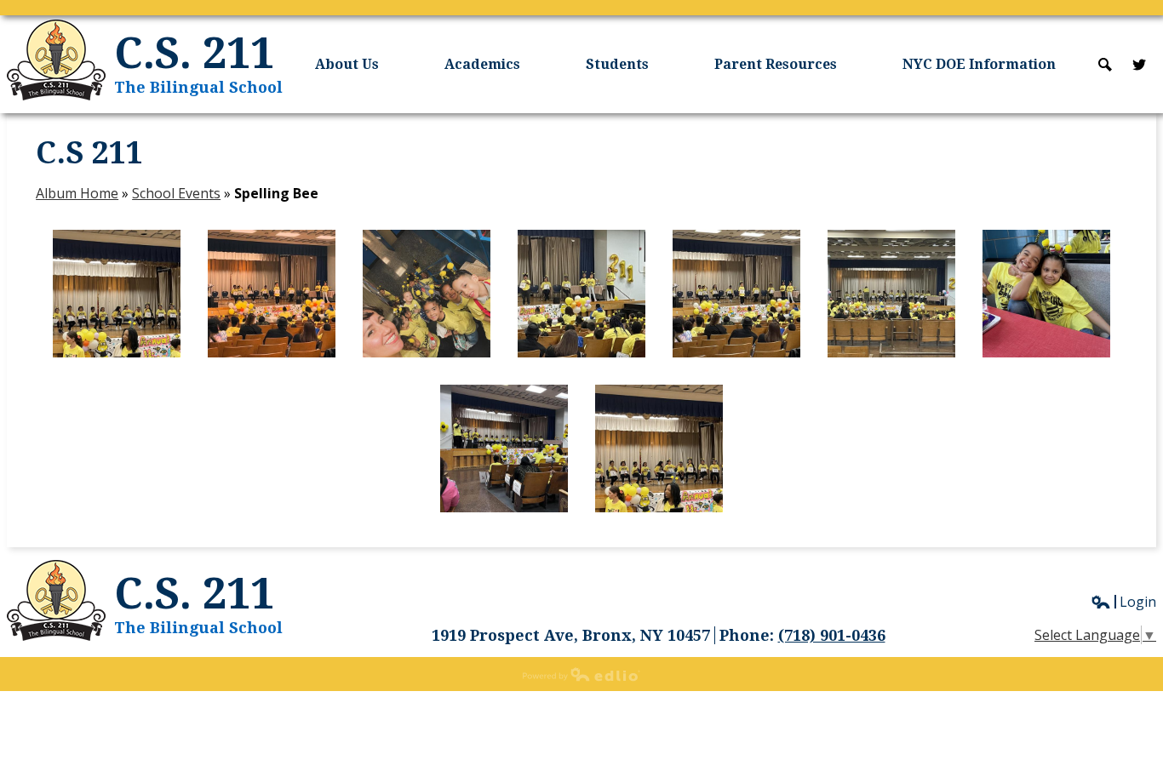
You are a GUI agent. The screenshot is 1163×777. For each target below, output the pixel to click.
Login (1123, 601)
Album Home (77, 193)
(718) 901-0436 (831, 635)
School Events (176, 193)
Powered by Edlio (581, 674)
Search (1105, 64)
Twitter (1139, 64)
